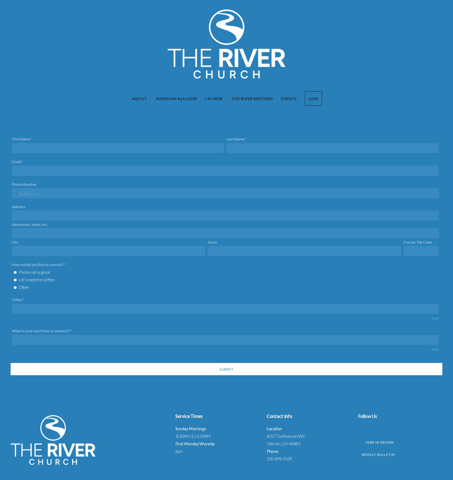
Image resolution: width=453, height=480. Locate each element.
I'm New (214, 98)
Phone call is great (34, 272)
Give (313, 98)
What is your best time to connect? (41, 330)
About (140, 98)
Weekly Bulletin (378, 454)
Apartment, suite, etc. (30, 224)
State (212, 242)
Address (18, 206)
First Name (21, 139)
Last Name (235, 139)
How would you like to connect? (38, 264)
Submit (227, 369)
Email (16, 161)
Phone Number (24, 184)
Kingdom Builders (176, 98)
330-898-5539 (279, 458)
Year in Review (379, 442)
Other (24, 287)
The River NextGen (252, 98)
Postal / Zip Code (417, 242)
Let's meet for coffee (37, 279)
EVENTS (289, 98)
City (15, 242)
